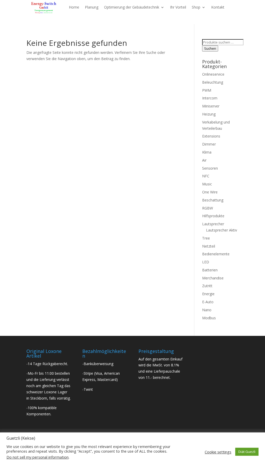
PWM (206, 90)
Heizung (209, 114)
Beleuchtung (212, 82)
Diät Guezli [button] (246, 451)
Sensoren (210, 168)
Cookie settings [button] (218, 452)
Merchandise (213, 278)
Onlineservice (213, 74)
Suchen (210, 48)
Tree (206, 238)
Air (204, 160)
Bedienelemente (216, 253)
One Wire (210, 192)
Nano (206, 309)
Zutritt (207, 285)
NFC (205, 175)
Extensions (211, 136)
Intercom (209, 98)
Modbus (209, 317)
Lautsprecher (213, 223)
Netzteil (208, 246)
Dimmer (209, 144)
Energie (208, 293)
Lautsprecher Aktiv (221, 230)
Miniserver (210, 106)
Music (207, 184)
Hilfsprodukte (213, 215)
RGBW (207, 208)
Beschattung (212, 200)
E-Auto (208, 301)
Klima (206, 152)
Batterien (210, 269)
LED (205, 261)
